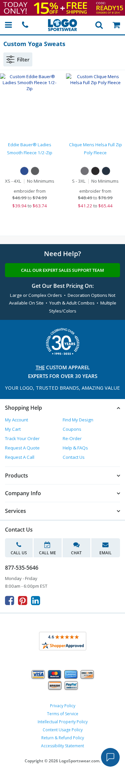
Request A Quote (22, 448)
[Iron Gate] (35, 171)
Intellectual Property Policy (63, 722)
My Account (16, 420)
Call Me (47, 553)
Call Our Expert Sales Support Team (62, 270)
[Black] (95, 171)
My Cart (13, 429)
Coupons (72, 429)
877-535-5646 (21, 567)
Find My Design (78, 420)
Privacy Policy (62, 706)
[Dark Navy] (106, 171)
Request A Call (19, 457)
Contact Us (74, 457)
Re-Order (72, 438)
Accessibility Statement (62, 746)
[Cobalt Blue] (24, 171)
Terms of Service (62, 714)
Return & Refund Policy (62, 738)
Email (105, 553)
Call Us (19, 553)
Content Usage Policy (63, 730)
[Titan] (84, 171)
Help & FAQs (75, 448)
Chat (76, 553)
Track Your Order (22, 438)
